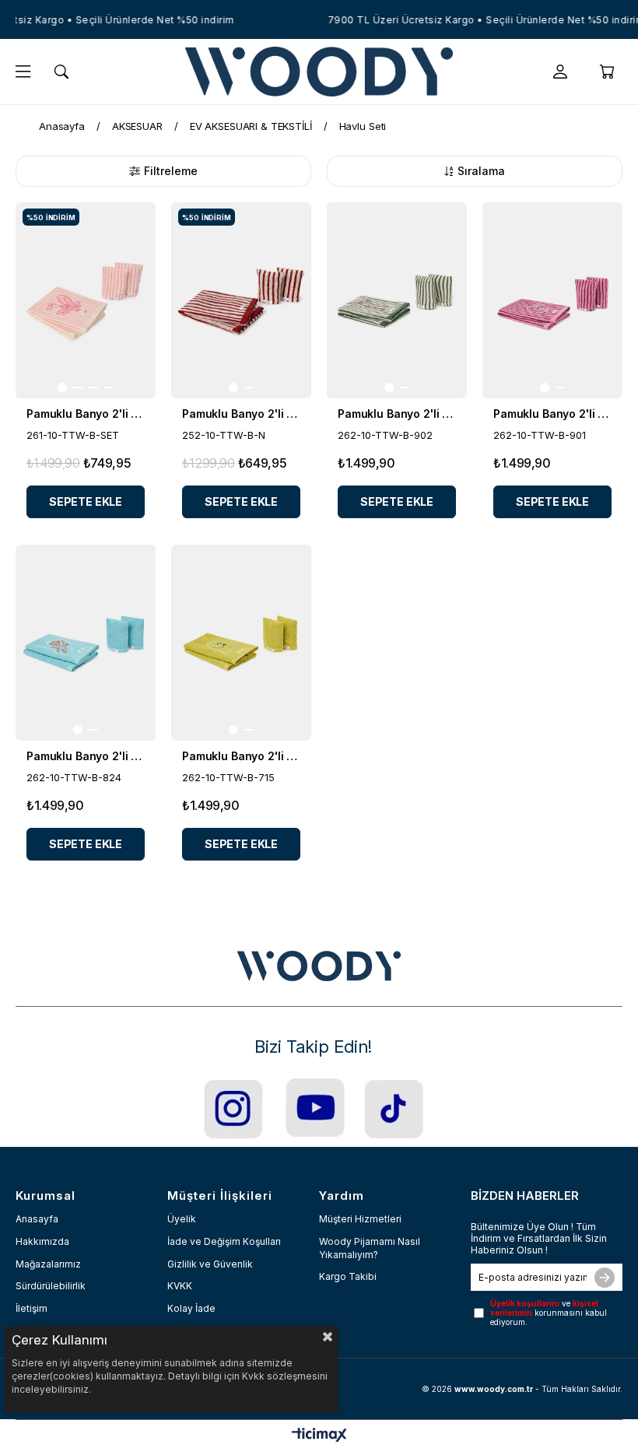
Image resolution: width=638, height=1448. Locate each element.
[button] (62, 387)
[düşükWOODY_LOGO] (319, 966)
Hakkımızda (42, 1241)
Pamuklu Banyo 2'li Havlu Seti (85, 413)
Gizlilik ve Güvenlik (210, 1264)
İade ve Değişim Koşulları (224, 1241)
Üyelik (181, 1219)
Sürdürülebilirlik (51, 1286)
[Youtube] (314, 1106)
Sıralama (481, 170)
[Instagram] (234, 1108)
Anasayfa (37, 1219)
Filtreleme (171, 170)
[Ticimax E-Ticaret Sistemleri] (319, 1436)
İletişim (31, 1308)
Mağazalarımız (48, 1264)
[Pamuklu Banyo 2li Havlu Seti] (86, 300)
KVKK (179, 1286)
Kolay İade (191, 1308)
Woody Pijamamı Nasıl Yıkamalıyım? (369, 1248)
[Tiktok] (394, 1108)
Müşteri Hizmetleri (360, 1219)
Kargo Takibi (348, 1276)
